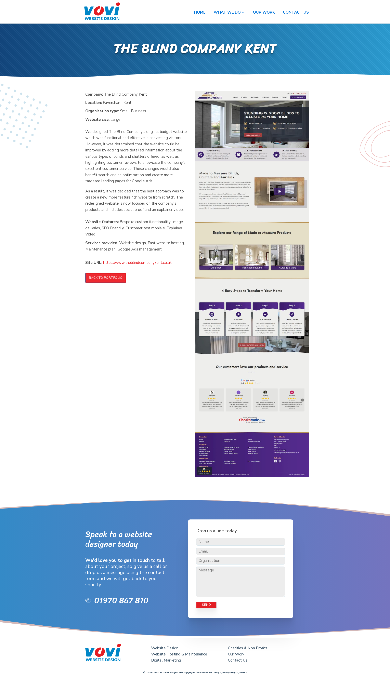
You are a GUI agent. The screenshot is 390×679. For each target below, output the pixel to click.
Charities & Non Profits (248, 648)
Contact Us (237, 660)
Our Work (236, 654)
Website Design (164, 648)
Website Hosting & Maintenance (179, 654)
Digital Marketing (166, 660)
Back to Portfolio (105, 277)
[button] (229, 12)
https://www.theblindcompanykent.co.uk (137, 262)
